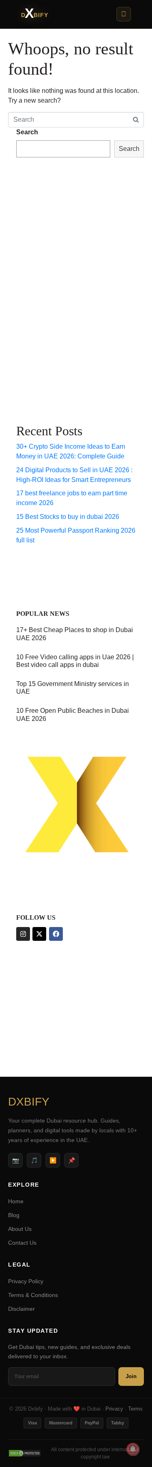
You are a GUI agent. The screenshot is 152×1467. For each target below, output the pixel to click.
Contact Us (22, 1242)
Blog (13, 1215)
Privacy (114, 1409)
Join (131, 1376)
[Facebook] (56, 934)
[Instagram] (23, 934)
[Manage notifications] (132, 1449)
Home (16, 1201)
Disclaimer (21, 1309)
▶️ (52, 1160)
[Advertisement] (48, 289)
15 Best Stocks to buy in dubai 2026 (67, 516)
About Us (20, 1229)
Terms (135, 1409)
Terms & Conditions (33, 1295)
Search (27, 132)
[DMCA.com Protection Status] (24, 1453)
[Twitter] (39, 934)
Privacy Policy (25, 1281)
